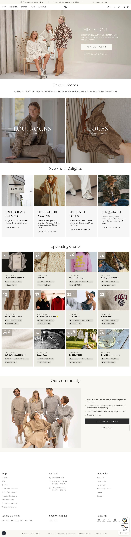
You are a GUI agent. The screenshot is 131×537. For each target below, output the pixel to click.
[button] (114, 7)
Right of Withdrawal (9, 492)
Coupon (100, 496)
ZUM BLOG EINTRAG (45, 232)
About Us (100, 478)
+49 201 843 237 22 (59, 481)
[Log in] (119, 7)
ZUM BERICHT (11, 227)
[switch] (125, 530)
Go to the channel (108, 421)
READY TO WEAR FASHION (96, 54)
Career (99, 492)
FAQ (3, 481)
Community (101, 481)
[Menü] (128, 518)
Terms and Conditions (10, 489)
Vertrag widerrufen (9, 507)
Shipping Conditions (9, 496)
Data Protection (8, 500)
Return (4, 485)
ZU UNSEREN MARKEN (79, 229)
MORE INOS (107, 428)
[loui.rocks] (65, 7)
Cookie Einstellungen (10, 503)
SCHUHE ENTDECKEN (96, 47)
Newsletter (101, 485)
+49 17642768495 (58, 488)
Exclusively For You (104, 489)
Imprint (4, 478)
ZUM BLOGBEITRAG (110, 227)
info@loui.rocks (58, 478)
